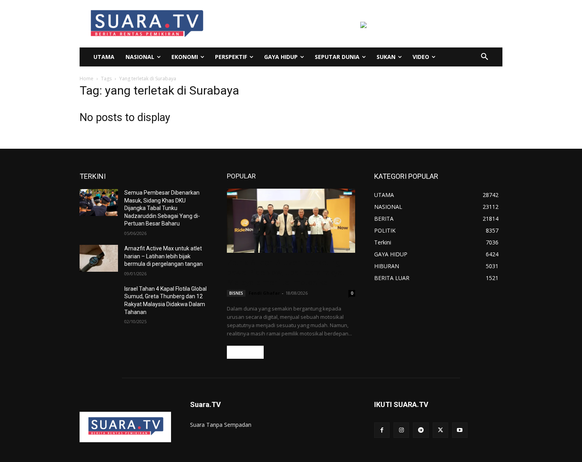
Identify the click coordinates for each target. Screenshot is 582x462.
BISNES (236, 293)
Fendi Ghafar (264, 293)
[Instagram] (401, 430)
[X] (440, 430)
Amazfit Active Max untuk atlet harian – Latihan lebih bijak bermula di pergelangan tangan (163, 256)
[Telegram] (420, 430)
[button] (484, 56)
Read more (245, 352)
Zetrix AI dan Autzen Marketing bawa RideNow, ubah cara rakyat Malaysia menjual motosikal (286, 272)
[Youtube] (460, 430)
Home (86, 78)
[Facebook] (382, 430)
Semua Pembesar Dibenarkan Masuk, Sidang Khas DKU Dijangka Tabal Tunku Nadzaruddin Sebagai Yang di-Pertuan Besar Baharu (162, 208)
